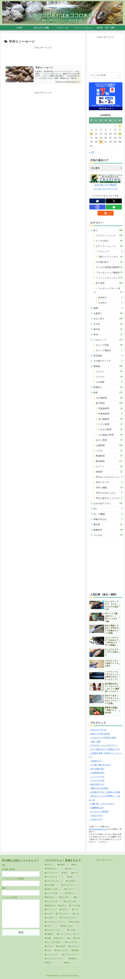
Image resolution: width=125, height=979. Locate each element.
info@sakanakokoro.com (98, 829)
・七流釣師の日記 (96, 773)
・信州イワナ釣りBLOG (99, 734)
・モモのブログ (96, 815)
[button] (120, 75)
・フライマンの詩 (96, 780)
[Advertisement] (42, 56)
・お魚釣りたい (96, 761)
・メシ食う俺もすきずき (99, 765)
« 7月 (91, 152)
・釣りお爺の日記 (96, 769)
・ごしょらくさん (96, 776)
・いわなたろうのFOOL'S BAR (102, 738)
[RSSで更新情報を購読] (106, 213)
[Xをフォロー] (114, 201)
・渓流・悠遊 (95, 741)
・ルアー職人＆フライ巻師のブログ (104, 749)
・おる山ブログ (96, 819)
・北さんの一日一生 (97, 730)
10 (91, 133)
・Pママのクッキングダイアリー (103, 745)
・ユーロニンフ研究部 (98, 812)
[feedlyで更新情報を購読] (114, 207)
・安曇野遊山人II (96, 808)
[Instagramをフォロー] (97, 207)
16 (120, 133)
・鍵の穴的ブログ (96, 784)
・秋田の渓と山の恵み (98, 788)
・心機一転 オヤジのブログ (101, 804)
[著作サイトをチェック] (97, 201)
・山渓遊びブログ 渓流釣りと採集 (104, 792)
